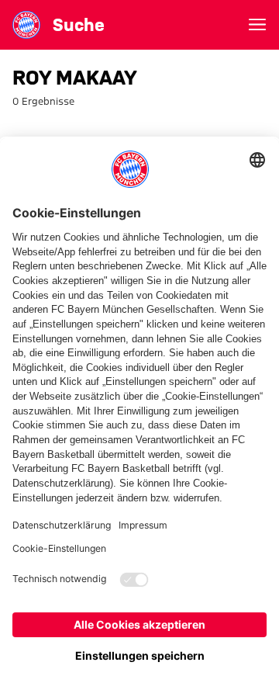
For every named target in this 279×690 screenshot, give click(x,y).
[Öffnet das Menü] (257, 25)
